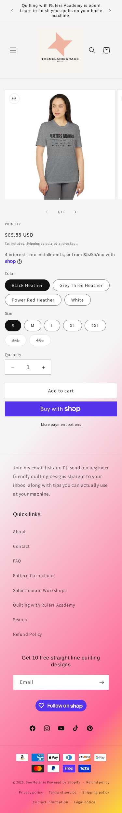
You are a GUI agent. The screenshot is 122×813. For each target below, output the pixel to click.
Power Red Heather (33, 300)
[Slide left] (47, 212)
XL (72, 325)
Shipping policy (95, 792)
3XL (19, 341)
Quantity (13, 354)
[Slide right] (75, 212)
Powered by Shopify (63, 782)
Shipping (33, 243)
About (19, 532)
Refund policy (97, 782)
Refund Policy (27, 634)
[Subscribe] (101, 682)
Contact (21, 546)
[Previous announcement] (12, 11)
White (77, 300)
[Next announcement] (110, 11)
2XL (95, 325)
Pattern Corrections (33, 575)
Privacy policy (31, 792)
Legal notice (84, 802)
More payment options (61, 424)
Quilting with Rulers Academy (44, 605)
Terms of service (62, 792)
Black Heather (27, 285)
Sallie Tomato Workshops (40, 590)
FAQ (17, 561)
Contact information (50, 802)
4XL (43, 341)
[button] (13, 50)
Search (20, 619)
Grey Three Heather (81, 285)
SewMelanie (36, 782)
